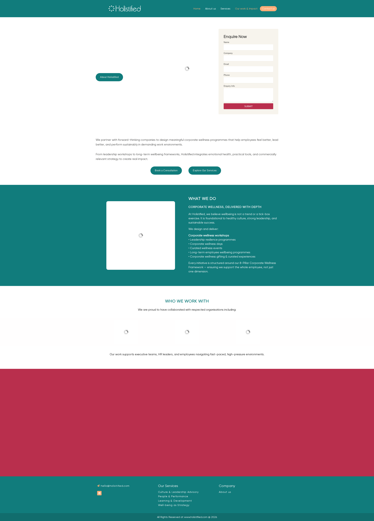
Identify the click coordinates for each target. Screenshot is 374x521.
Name (226, 42)
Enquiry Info (229, 86)
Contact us (268, 8)
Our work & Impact (246, 8)
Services (225, 8)
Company (228, 53)
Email (226, 64)
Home (196, 8)
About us (210, 8)
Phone (227, 75)
